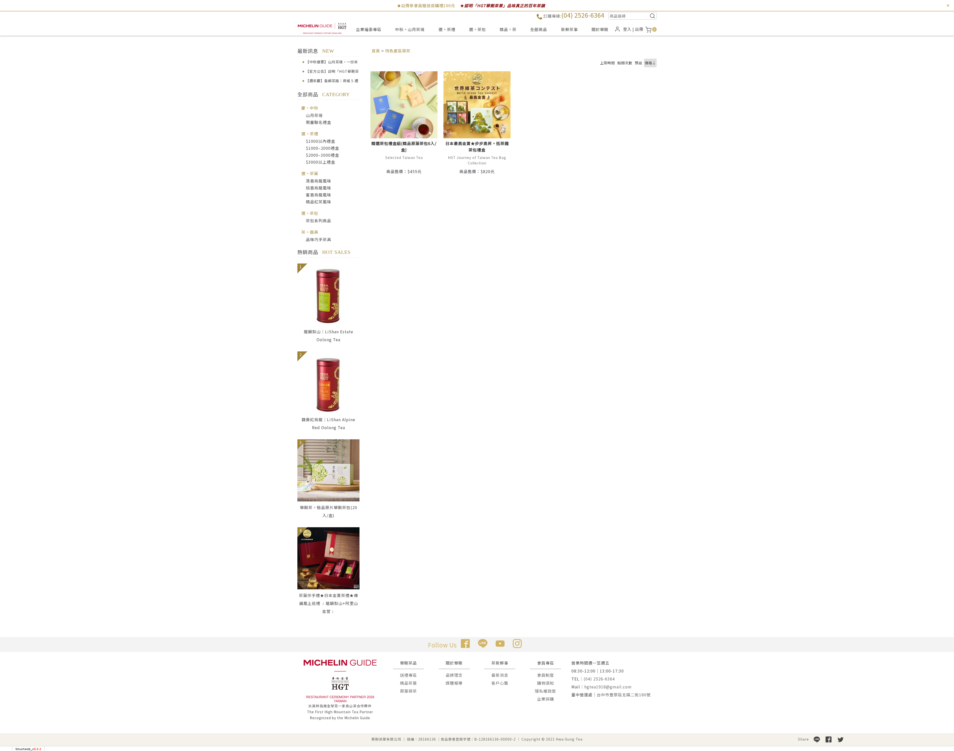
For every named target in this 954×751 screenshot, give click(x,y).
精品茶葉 (408, 683)
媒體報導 (454, 683)
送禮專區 (408, 675)
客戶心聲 (499, 683)
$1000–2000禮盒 (322, 148)
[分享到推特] (841, 739)
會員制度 (545, 675)
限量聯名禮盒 (318, 122)
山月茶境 (314, 115)
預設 (638, 62)
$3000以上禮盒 (320, 162)
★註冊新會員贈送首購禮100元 (426, 5)
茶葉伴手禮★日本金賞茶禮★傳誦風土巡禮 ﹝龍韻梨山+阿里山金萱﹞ (328, 603)
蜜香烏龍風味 (318, 195)
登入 (627, 29)
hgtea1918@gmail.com (608, 687)
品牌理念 (454, 675)
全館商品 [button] (538, 29)
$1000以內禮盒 (320, 141)
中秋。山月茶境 (410, 29)
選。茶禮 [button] (446, 29)
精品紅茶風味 (318, 202)
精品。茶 (508, 29)
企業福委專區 (368, 29)
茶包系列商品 (318, 221)
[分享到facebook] (829, 739)
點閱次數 (624, 62)
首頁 (376, 51)
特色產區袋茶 (397, 51)
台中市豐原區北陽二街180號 (624, 695)
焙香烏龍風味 (318, 188)
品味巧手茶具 (318, 239)
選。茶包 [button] (477, 29)
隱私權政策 (545, 691)
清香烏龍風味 (318, 181)
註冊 (639, 29)
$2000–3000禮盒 (322, 155)
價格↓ (650, 62)
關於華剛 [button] (600, 29)
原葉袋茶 (408, 691)
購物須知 (545, 683)
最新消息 (499, 675)
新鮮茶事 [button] (569, 29)
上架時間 (607, 62)
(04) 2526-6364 (582, 15)
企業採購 (545, 699)
